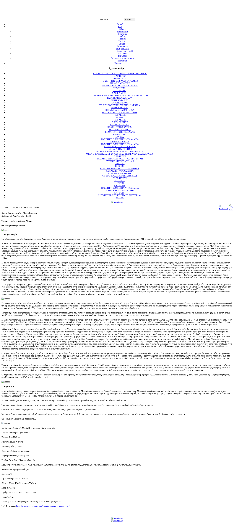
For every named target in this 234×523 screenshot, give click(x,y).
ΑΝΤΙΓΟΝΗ (119, 183)
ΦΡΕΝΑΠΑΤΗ (119, 78)
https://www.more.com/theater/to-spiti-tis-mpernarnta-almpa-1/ (42, 506)
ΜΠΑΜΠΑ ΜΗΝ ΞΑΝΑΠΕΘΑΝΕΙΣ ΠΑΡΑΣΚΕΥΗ (120, 151)
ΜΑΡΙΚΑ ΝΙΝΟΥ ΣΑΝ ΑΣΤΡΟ (119, 190)
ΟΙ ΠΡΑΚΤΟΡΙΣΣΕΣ (119, 142)
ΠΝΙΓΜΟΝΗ (120, 115)
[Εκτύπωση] (223, 208)
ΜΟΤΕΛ (120, 198)
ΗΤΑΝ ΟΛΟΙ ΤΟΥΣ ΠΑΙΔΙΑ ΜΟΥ (120, 146)
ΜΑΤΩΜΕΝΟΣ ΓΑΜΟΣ (120, 129)
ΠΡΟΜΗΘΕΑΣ (120, 178)
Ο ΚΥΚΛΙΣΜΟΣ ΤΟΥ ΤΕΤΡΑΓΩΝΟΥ (119, 112)
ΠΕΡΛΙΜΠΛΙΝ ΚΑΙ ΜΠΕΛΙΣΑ (119, 110)
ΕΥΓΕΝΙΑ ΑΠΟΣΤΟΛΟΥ (119, 173)
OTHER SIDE (119, 134)
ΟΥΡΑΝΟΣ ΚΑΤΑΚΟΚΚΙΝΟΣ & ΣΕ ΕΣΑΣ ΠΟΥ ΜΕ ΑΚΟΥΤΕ (120, 95)
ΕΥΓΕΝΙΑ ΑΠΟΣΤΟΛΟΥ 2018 (120, 161)
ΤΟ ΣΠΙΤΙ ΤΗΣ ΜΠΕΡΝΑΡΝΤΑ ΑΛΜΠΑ (120, 139)
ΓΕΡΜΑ (119, 117)
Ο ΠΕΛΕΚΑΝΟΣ (120, 122)
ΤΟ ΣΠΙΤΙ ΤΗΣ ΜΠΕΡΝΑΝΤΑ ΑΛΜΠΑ (119, 81)
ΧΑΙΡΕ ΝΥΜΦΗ (119, 93)
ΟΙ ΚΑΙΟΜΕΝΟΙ (120, 103)
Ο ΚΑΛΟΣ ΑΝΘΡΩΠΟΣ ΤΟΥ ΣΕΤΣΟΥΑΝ (119, 168)
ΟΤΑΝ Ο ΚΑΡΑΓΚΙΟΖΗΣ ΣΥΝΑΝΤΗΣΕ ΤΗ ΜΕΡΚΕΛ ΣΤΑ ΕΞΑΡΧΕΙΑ (119, 154)
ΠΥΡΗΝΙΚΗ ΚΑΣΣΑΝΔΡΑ (119, 98)
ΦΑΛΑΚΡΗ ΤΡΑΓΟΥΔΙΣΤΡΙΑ (120, 171)
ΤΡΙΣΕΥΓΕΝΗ (119, 88)
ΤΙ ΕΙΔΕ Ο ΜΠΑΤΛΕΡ (120, 83)
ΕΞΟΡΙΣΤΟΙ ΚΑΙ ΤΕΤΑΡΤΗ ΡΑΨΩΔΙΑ (120, 86)
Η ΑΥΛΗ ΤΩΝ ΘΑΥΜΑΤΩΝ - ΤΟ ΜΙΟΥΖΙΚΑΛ (120, 195)
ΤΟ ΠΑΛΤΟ (119, 180)
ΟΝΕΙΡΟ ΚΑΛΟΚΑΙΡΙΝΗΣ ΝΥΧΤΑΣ (119, 176)
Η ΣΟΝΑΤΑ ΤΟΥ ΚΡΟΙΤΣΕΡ (120, 149)
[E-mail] (231, 210)
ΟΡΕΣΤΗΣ (120, 163)
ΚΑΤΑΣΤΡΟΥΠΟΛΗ (119, 124)
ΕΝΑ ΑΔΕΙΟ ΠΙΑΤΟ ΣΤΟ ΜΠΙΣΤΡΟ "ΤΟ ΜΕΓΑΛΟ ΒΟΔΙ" (120, 73)
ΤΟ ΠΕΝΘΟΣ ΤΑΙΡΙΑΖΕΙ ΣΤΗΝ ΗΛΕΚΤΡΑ (119, 105)
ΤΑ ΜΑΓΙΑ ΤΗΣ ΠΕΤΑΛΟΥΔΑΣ (120, 132)
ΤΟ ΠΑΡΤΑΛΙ (119, 90)
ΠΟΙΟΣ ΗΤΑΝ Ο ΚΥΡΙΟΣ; (119, 127)
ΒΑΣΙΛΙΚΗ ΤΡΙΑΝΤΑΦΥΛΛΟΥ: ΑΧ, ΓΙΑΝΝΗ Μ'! (120, 159)
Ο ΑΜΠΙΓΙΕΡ (120, 76)
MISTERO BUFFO (119, 100)
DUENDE (119, 166)
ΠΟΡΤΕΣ (120, 137)
